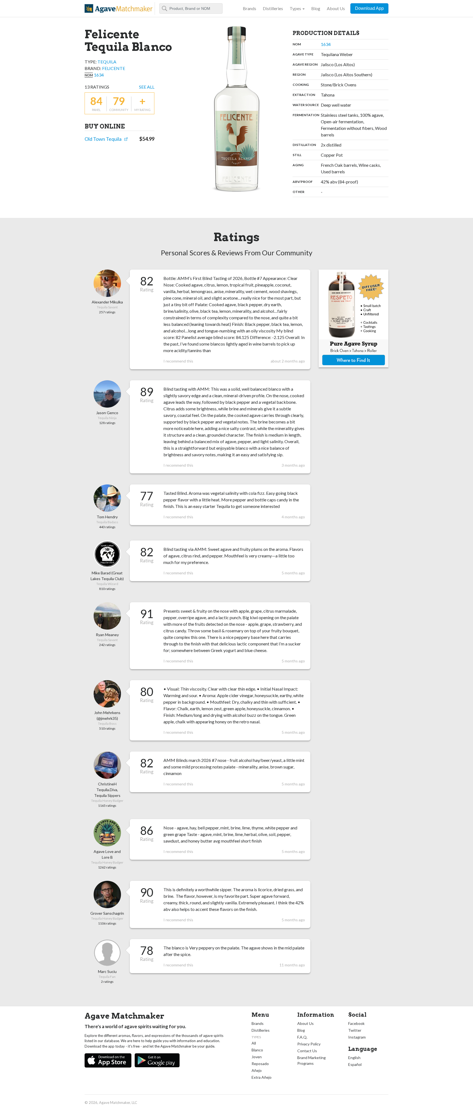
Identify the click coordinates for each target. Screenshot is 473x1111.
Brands (249, 8)
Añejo (257, 1070)
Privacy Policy (309, 1044)
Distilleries (273, 8)
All (254, 1043)
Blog (315, 8)
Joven (257, 1056)
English (354, 1057)
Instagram (357, 1037)
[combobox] (191, 8)
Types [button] (295, 8)
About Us (336, 8)
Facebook (356, 1023)
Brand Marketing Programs (311, 1060)
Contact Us (307, 1050)
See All (146, 86)
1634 (99, 74)
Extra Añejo (262, 1077)
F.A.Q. (302, 1037)
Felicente (113, 68)
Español (355, 1064)
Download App (369, 8)
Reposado (260, 1063)
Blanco (257, 1050)
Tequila (106, 61)
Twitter (354, 1030)
